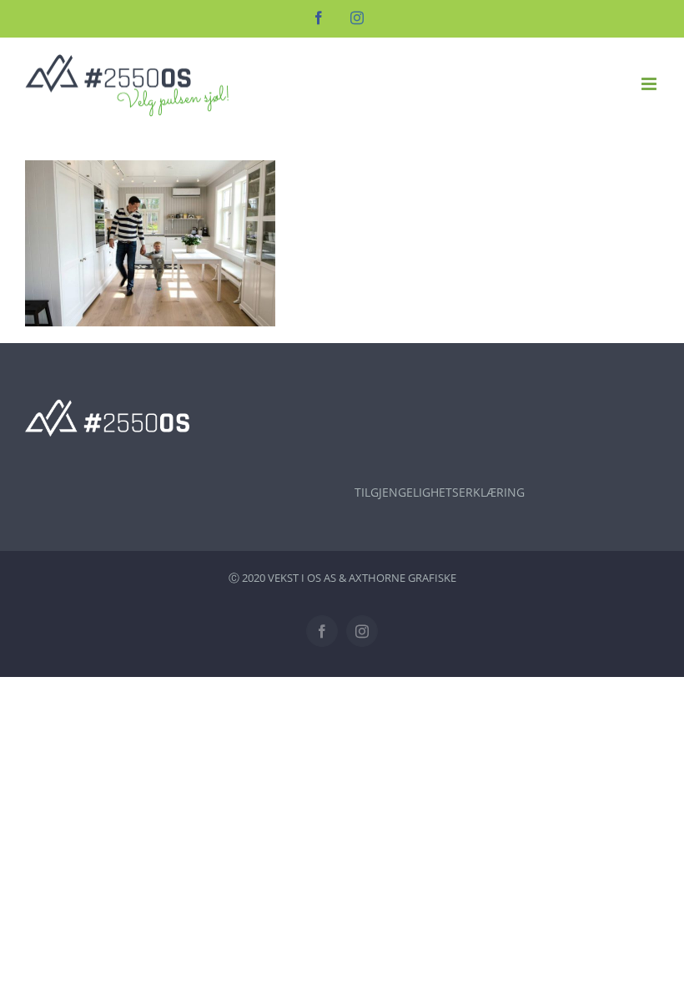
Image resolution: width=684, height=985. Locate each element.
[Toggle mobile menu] (650, 84)
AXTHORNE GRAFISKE (402, 577)
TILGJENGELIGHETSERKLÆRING (440, 492)
